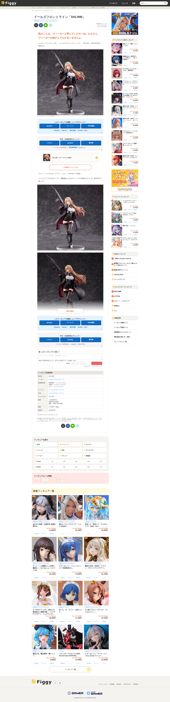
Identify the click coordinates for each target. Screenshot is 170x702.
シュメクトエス (58, 386)
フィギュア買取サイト (121, 327)
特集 (133, 3)
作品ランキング (120, 254)
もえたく (74, 344)
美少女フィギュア (40, 20)
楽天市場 (73, 130)
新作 (38, 444)
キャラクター (90, 450)
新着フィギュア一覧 (43, 490)
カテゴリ (89, 444)
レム (115, 310)
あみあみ (49, 126)
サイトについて (103, 684)
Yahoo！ (65, 130)
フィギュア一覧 (70, 669)
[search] (165, 3)
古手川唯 (117, 296)
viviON (80, 130)
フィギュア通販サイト (121, 323)
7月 (52, 461)
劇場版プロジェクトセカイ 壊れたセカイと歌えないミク (125, 264)
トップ (33, 7)
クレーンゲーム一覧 (120, 342)
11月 (100, 461)
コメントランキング (121, 197)
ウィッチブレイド (119, 279)
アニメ (66, 521)
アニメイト (70, 126)
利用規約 (135, 684)
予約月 (39, 461)
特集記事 (117, 318)
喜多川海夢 (117, 291)
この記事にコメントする (70, 167)
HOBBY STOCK (61, 480)
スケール (46, 521)
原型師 (88, 456)
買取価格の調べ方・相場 (122, 337)
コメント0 (104, 23)
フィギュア (113, 3)
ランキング (65, 444)
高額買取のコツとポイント (122, 332)
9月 (76, 461)
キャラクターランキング (123, 287)
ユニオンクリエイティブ (56, 379)
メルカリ (49, 143)
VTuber (40, 521)
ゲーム (66, 563)
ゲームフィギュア (52, 20)
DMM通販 (91, 126)
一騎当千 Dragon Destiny (122, 258)
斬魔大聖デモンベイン (121, 270)
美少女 (35, 521)
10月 (88, 461)
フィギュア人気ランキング (124, 40)
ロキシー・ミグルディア (122, 301)
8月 (64, 461)
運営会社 (119, 684)
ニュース (125, 3)
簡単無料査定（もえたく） (77, 147)
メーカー (40, 456)
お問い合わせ (127, 684)
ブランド (64, 456)
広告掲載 (111, 684)
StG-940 (74, 7)
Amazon (57, 130)
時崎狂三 (117, 306)
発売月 (39, 467)
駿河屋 (91, 143)
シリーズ (40, 450)
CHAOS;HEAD (118, 275)
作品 (63, 450)
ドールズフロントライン (50, 7)
